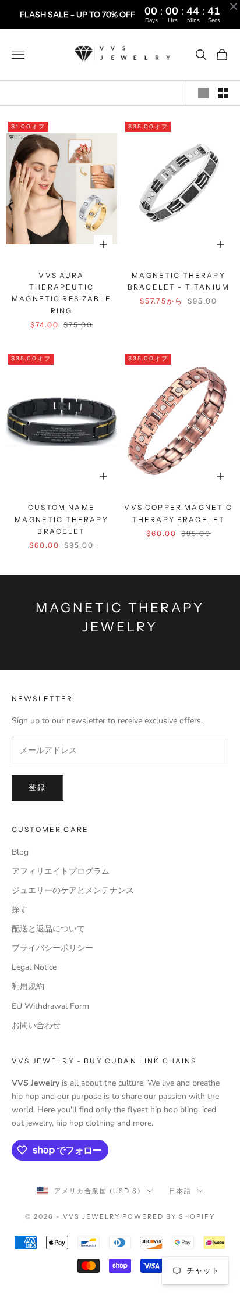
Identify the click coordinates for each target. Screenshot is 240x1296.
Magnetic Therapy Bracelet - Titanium (179, 281)
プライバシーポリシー (52, 948)
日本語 (180, 1191)
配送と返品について (48, 928)
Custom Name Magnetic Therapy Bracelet (61, 519)
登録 (38, 788)
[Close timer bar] (233, 6)
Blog (20, 852)
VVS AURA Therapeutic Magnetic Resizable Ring (61, 293)
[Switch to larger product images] (203, 93)
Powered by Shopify (168, 1216)
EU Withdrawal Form (50, 1006)
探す (20, 909)
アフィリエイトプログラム (61, 871)
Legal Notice (34, 967)
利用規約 (28, 986)
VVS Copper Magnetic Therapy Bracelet (178, 513)
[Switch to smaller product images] (223, 93)
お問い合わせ (36, 1025)
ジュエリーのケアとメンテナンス (73, 890)
